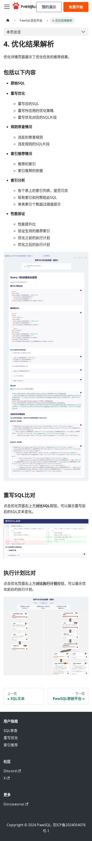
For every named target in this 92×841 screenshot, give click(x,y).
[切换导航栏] (7, 6)
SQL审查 (10, 730)
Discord (10, 770)
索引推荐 (11, 744)
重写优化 (11, 737)
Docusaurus (14, 804)
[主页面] (8, 20)
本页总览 (13, 32)
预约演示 (49, 6)
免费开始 (76, 6)
